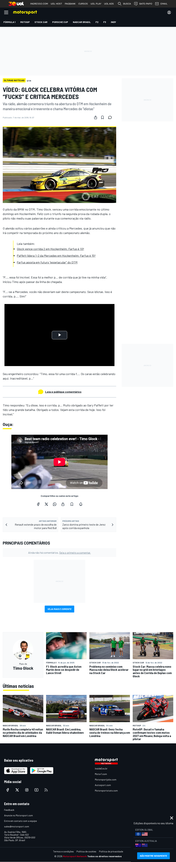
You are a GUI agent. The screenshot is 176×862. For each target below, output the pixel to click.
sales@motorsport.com (16, 826)
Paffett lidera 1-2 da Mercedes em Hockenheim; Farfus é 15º (56, 255)
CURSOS (83, 3)
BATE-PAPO (145, 3)
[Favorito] (102, 117)
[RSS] (46, 789)
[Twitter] (46, 504)
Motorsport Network (75, 856)
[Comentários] (111, 117)
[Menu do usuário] (169, 12)
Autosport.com (103, 785)
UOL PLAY (96, 3)
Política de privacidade (111, 851)
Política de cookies (86, 851)
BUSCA (127, 3)
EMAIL (164, 3)
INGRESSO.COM (39, 3)
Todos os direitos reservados (104, 856)
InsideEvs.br (101, 768)
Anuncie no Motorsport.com (18, 815)
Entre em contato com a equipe (20, 820)
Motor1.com (101, 774)
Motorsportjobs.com (105, 779)
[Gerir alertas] (80, 504)
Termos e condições (63, 851)
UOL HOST (56, 3)
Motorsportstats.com (106, 790)
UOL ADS (109, 3)
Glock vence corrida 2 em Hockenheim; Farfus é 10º (50, 249)
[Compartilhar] (95, 117)
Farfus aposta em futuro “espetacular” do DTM (47, 262)
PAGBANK (70, 3)
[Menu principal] (6, 12)
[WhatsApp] (54, 504)
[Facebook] (38, 504)
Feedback (9, 809)
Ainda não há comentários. (59, 552)
